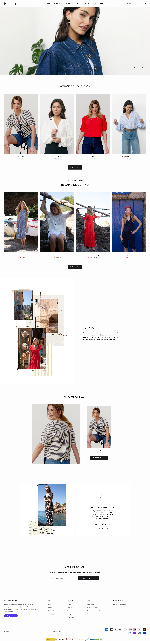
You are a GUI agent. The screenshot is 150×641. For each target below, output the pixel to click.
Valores (69, 611)
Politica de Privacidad (93, 611)
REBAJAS (48, 3)
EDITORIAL (77, 3)
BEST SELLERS (58, 3)
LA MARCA (86, 3)
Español (129, 3)
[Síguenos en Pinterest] (14, 623)
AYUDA (94, 3)
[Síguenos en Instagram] (9, 623)
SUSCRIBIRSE (88, 578)
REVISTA (102, 3)
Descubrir (138, 67)
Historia (69, 608)
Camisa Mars (57, 156)
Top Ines (93, 156)
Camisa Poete (21, 156)
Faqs (49, 604)
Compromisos (71, 614)
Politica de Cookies (92, 608)
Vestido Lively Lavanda (21, 255)
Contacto (51, 614)
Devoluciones (52, 611)
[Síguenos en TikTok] (18, 623)
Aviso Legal (90, 604)
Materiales (70, 617)
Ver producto (99, 458)
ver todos (75, 167)
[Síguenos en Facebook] (5, 623)
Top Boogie (57, 255)
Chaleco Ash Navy (129, 255)
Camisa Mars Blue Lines (129, 156)
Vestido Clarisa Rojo (93, 255)
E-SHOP (68, 3)
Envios (50, 608)
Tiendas (69, 604)
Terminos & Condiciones (94, 614)
